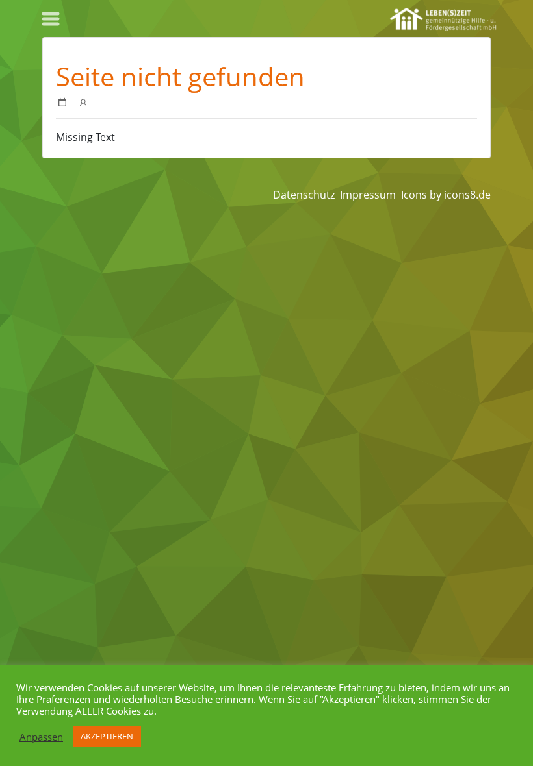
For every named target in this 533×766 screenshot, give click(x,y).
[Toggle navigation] (50, 19)
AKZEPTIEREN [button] (107, 736)
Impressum (368, 195)
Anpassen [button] (41, 737)
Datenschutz (304, 195)
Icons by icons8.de (446, 195)
